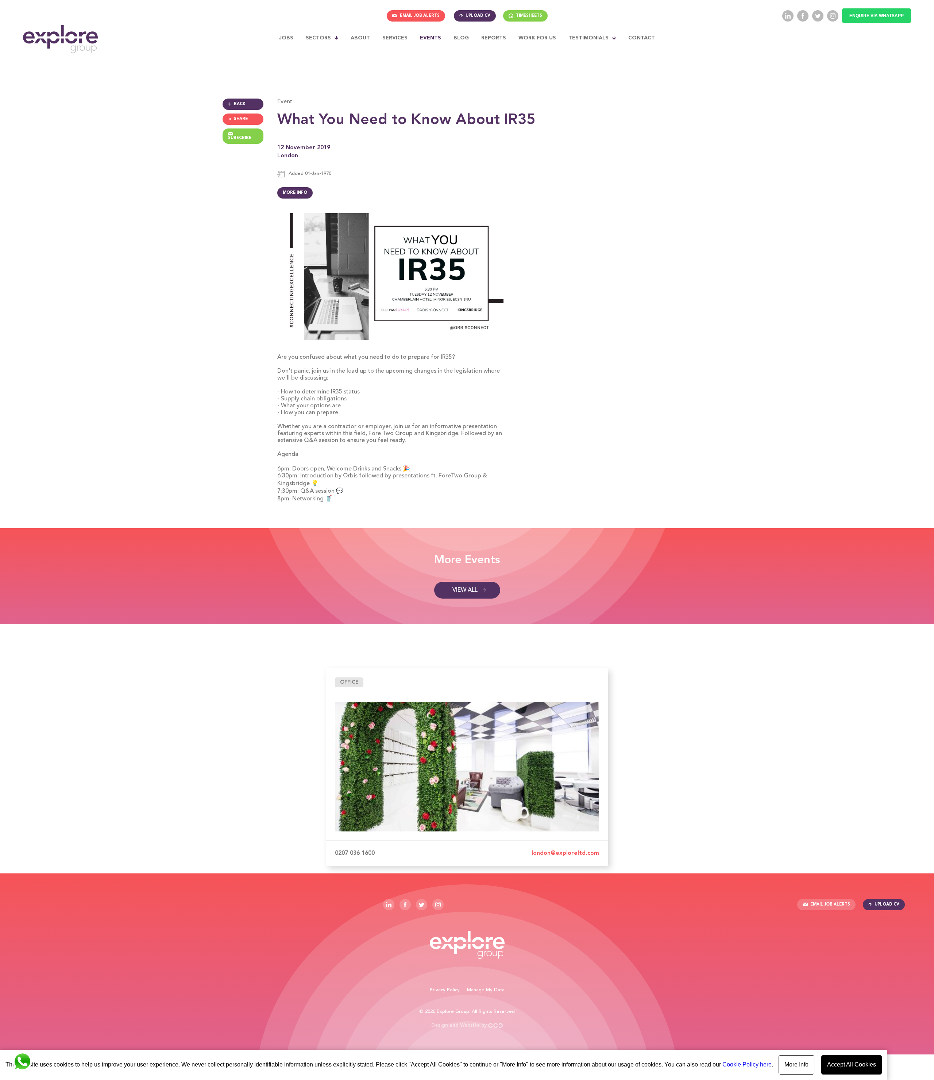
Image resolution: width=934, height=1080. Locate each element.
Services (395, 38)
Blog (461, 38)
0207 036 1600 (355, 853)
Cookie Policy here (747, 1064)
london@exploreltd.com (565, 853)
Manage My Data (486, 990)
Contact (641, 38)
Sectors (318, 38)
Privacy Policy (445, 990)
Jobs (286, 38)
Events (430, 38)
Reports (493, 38)
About (360, 38)
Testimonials (588, 38)
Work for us (537, 38)
